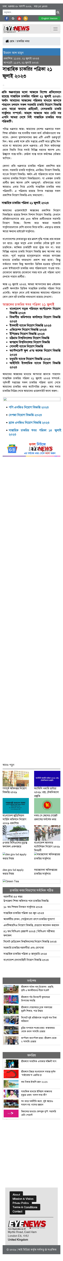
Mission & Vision (23, 1199)
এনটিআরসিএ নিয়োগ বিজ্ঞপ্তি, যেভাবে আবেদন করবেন (31, 925)
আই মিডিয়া (24, 1249)
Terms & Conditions (25, 1207)
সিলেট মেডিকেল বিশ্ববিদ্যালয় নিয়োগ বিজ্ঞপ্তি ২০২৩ (30, 941)
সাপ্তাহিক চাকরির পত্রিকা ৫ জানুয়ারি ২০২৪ (25, 954)
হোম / (12, 41)
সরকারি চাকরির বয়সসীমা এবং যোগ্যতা (24, 947)
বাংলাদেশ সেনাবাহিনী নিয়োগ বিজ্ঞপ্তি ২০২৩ (26, 960)
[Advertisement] (31, 611)
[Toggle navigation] (55, 28)
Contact (17, 1211)
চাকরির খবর (23, 41)
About (16, 1195)
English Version (49, 18)
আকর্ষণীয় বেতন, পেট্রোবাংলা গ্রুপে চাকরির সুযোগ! (29, 919)
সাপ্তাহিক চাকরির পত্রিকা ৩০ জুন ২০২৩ (24, 913)
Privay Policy (21, 1203)
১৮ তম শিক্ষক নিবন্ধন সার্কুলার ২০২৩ (23, 907)
